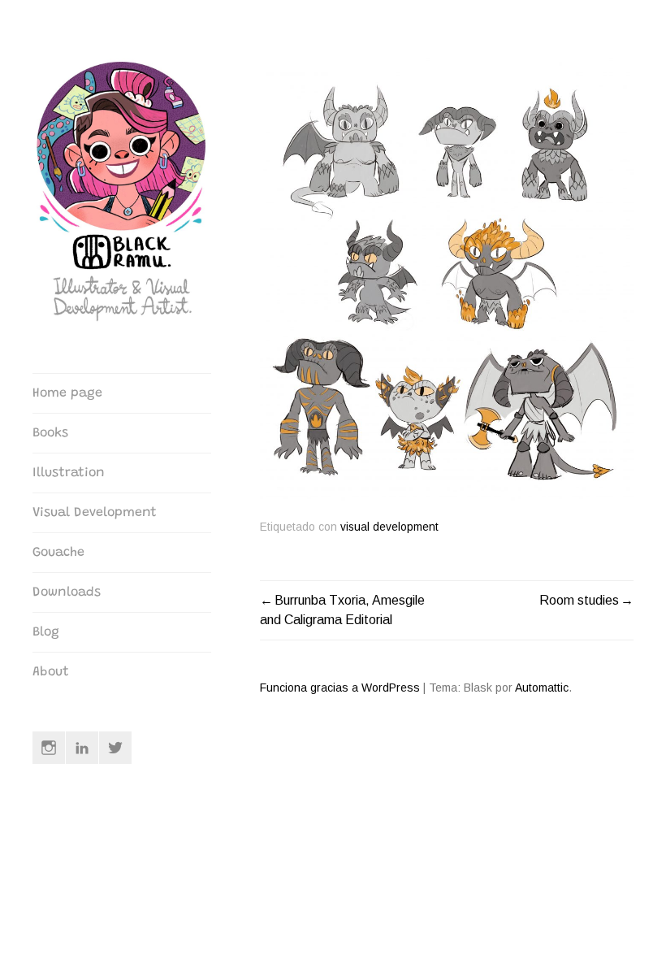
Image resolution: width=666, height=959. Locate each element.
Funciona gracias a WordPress (340, 687)
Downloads (66, 592)
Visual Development (94, 512)
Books (50, 433)
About (50, 672)
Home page (67, 393)
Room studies (579, 600)
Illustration (68, 473)
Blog (45, 632)
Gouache (58, 552)
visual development (389, 527)
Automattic (542, 687)
